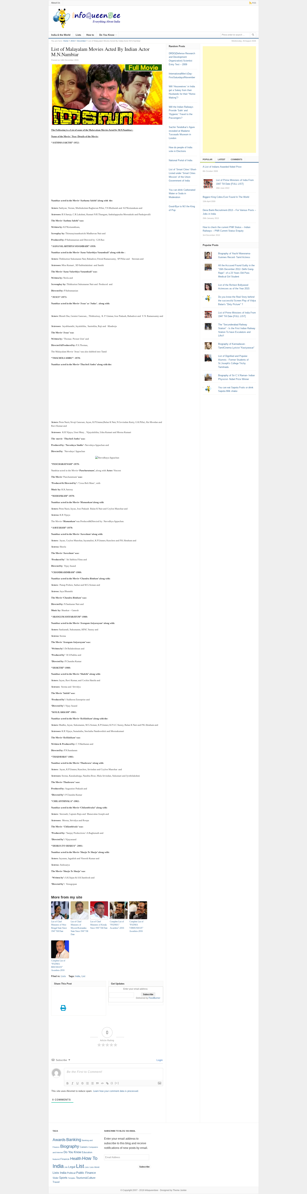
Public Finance (86, 1172)
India (77, 976)
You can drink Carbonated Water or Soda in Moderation (182, 194)
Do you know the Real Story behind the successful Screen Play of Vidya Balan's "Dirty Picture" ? (237, 301)
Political (71, 1173)
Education (87, 1152)
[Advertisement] (107, 172)
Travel (56, 1182)
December (81, 41)
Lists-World (94, 1167)
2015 (73, 41)
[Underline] (77, 1083)
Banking (73, 1139)
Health (75, 1159)
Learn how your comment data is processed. (116, 1091)
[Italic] (72, 1083)
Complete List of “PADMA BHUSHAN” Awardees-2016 (58, 965)
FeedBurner (154, 998)
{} (112, 1083)
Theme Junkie (180, 1190)
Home (65, 41)
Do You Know (106, 35)
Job (66, 1167)
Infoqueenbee (151, 1190)
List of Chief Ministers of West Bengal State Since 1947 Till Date (59, 926)
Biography (69, 1146)
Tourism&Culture (85, 1177)
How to (90, 35)
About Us (55, 3)
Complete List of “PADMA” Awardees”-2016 (117, 924)
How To (89, 1158)
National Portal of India (180, 160)
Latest (221, 159)
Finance (64, 1159)
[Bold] (67, 1083)
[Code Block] (102, 1083)
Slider (55, 1178)
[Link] (107, 1083)
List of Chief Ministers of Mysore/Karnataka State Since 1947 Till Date (79, 928)
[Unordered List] (92, 1083)
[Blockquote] (97, 1083)
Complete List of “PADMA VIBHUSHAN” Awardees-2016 (136, 926)
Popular (207, 159)
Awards (59, 1139)
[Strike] (82, 1083)
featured (56, 1159)
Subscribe (144, 1167)
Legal (71, 1166)
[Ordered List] (87, 1083)
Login (159, 1060)
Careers (84, 1147)
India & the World (60, 35)
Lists (78, 35)
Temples (71, 1178)
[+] (117, 1083)
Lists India (59, 1172)
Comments (236, 159)
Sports (63, 1177)
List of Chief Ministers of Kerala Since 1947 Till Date (98, 924)
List (83, 976)
